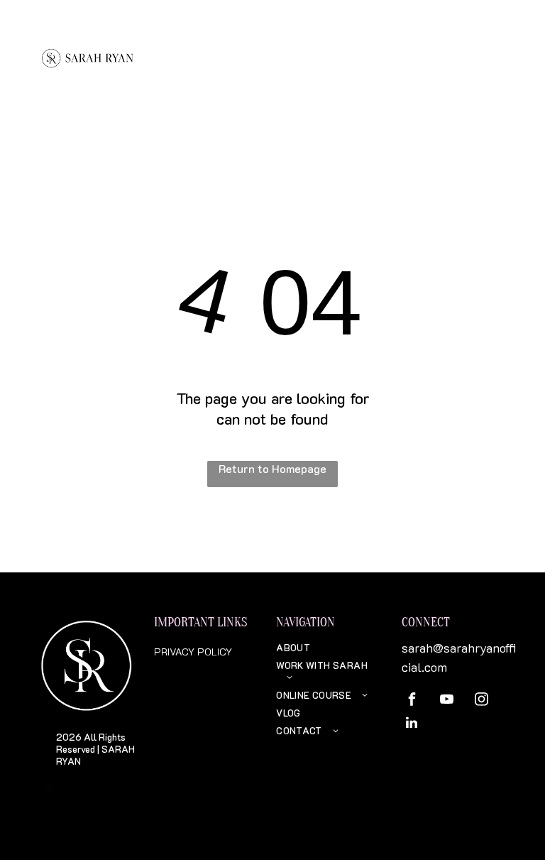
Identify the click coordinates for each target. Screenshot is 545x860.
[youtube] (446, 701)
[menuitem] (328, 647)
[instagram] (481, 701)
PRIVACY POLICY (193, 651)
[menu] (513, 46)
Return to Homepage (272, 468)
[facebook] (412, 701)
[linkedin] (412, 724)
